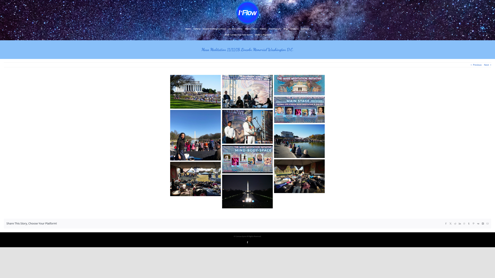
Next (486, 64)
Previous (477, 64)
